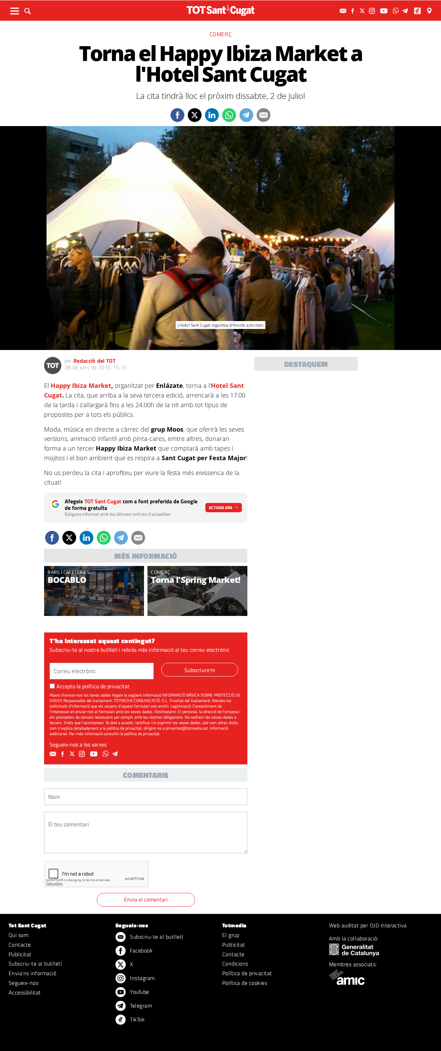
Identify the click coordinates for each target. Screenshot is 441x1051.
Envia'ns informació (32, 973)
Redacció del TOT (94, 360)
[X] (363, 11)
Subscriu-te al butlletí (35, 963)
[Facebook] (353, 11)
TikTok (137, 1019)
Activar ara (220, 507)
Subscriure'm (199, 670)
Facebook (141, 950)
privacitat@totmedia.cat (187, 728)
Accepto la (93, 686)
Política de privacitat (247, 973)
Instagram (142, 978)
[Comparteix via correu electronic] (263, 115)
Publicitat (20, 954)
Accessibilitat (25, 992)
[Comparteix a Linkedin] (212, 115)
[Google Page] (430, 11)
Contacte (20, 944)
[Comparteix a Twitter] (195, 115)
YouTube (139, 992)
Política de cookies (244, 983)
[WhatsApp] (396, 11)
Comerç (220, 34)
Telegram (140, 1005)
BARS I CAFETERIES (69, 572)
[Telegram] (406, 11)
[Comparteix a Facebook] (177, 115)
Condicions (235, 963)
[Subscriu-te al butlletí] (344, 11)
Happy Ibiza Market (81, 385)
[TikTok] (418, 11)
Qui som (18, 935)
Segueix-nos (23, 983)
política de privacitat (106, 686)
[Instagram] (373, 11)
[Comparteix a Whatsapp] (229, 115)
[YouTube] (384, 11)
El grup (230, 935)
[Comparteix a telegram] (246, 115)
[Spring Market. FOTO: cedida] (197, 591)
